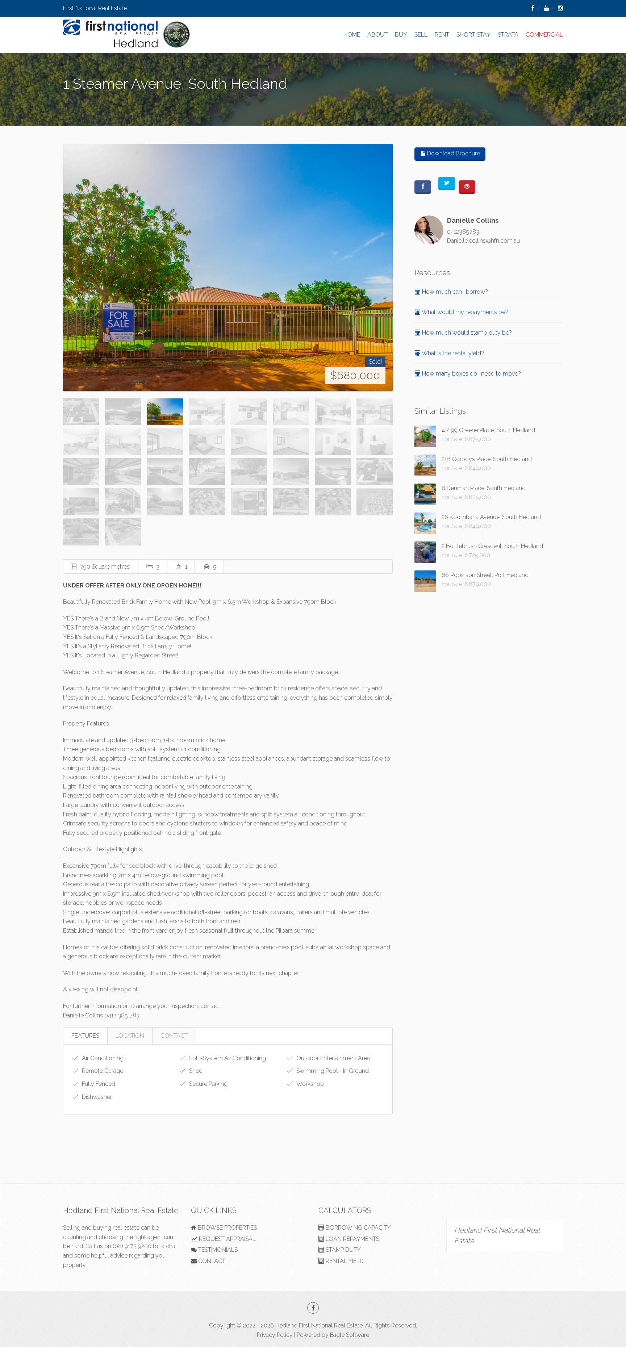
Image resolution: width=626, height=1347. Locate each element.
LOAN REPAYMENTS (351, 1238)
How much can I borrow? (454, 291)
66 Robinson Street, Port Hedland (485, 575)
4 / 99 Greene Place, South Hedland (488, 430)
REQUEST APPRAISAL (226, 1238)
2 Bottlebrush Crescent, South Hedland (492, 546)
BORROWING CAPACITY (357, 1227)
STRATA (508, 34)
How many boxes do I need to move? (471, 373)
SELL (420, 34)
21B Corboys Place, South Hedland (487, 459)
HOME (351, 34)
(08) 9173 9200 (132, 1246)
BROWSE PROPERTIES (226, 1227)
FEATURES (85, 1035)
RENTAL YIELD (344, 1261)
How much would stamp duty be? (466, 332)
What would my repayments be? (464, 312)
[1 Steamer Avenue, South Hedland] (228, 267)
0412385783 (463, 231)
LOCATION (130, 1035)
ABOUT (377, 34)
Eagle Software (349, 1334)
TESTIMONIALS (217, 1249)
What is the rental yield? (452, 353)
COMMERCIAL (544, 34)
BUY (401, 34)
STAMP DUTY (342, 1249)
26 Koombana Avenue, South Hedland (491, 517)
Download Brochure (453, 153)
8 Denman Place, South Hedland (484, 488)
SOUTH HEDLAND (87, 100)
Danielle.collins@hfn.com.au (483, 240)
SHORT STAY (473, 34)
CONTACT (174, 1035)
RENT (442, 34)
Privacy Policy (275, 1334)
